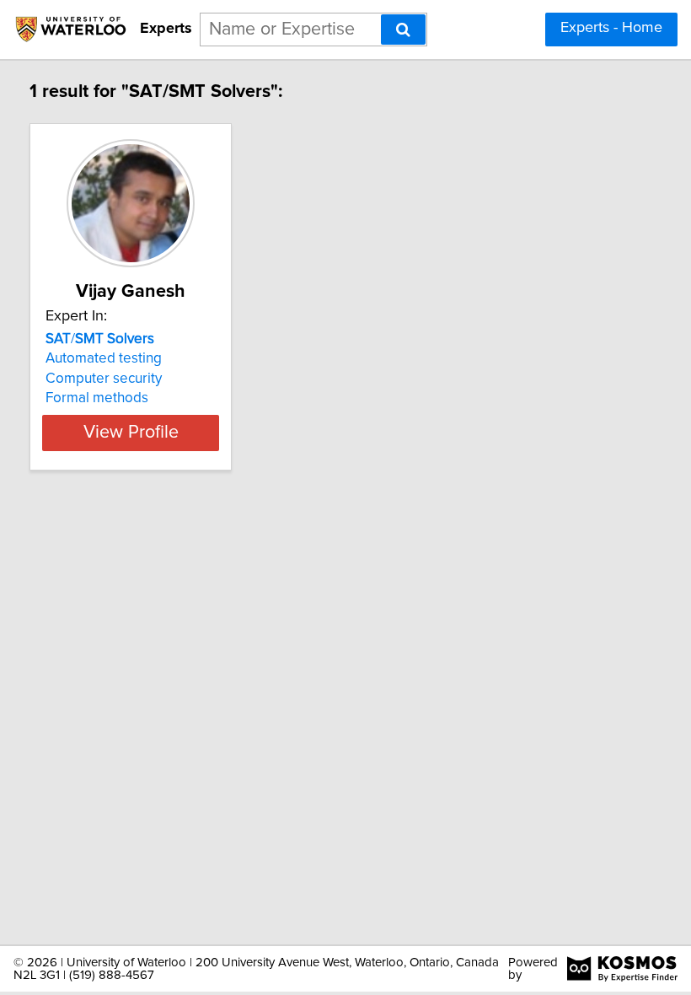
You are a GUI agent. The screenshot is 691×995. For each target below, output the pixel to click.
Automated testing (104, 358)
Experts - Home (611, 27)
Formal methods (97, 398)
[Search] (403, 29)
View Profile (131, 432)
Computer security (104, 378)
